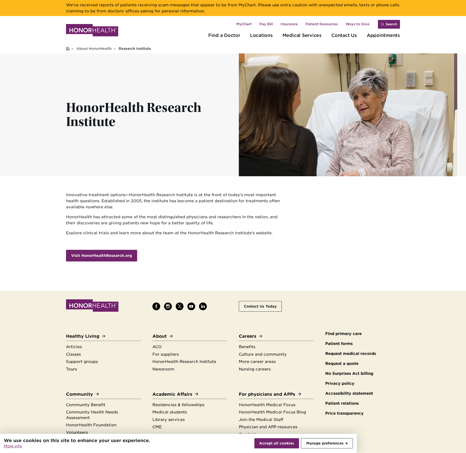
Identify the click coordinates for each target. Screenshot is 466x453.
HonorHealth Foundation (91, 425)
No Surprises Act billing (349, 373)
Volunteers (77, 432)
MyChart (244, 24)
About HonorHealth (94, 48)
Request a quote (341, 363)
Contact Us (344, 35)
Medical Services (302, 35)
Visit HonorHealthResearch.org (101, 255)
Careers (247, 336)
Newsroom (163, 369)
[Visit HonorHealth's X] (179, 306)
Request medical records (350, 353)
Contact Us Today (260, 306)
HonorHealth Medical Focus (267, 405)
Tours (71, 369)
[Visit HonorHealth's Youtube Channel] (191, 306)
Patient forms (339, 343)
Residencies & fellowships (178, 405)
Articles (74, 346)
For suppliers (165, 354)
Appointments (383, 35)
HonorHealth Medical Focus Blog (272, 412)
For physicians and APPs (267, 394)
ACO (157, 346)
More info (13, 446)
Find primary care (343, 333)
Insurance (289, 24)
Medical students (169, 412)
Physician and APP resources (268, 427)
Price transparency (344, 413)
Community (79, 394)
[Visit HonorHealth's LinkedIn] (203, 306)
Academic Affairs (172, 394)
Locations (261, 35)
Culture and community (263, 354)
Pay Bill (266, 24)
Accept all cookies (276, 443)
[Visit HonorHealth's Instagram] (168, 306)
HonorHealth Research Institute (184, 361)
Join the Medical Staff (261, 419)
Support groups (82, 361)
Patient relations (342, 403)
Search (391, 24)
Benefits (247, 346)
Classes (73, 354)
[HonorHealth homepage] (92, 31)
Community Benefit (85, 405)
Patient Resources (322, 24)
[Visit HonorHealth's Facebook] (156, 306)
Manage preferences (325, 443)
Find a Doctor (224, 35)
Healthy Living (82, 336)
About (159, 336)
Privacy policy (339, 383)
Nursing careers (255, 369)
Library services (168, 419)
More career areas (257, 361)
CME (157, 427)
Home (67, 49)
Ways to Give (357, 24)
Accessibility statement (349, 393)
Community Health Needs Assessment (92, 415)
